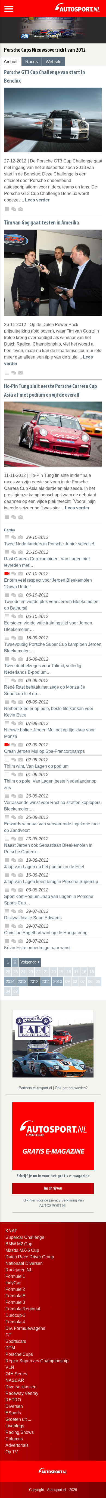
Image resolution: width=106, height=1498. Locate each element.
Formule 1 (15, 1276)
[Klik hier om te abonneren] (53, 1137)
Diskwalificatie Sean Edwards (33, 918)
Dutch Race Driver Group (29, 1257)
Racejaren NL (18, 1270)
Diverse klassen (20, 1387)
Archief (10, 61)
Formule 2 (15, 1289)
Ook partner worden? (71, 1088)
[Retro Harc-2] (53, 1043)
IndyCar (13, 1283)
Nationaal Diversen (24, 1263)
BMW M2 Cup (18, 1244)
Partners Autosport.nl (36, 1088)
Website (53, 61)
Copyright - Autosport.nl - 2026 (53, 1490)
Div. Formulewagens (25, 1328)
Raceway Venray (21, 1393)
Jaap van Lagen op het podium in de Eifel (44, 866)
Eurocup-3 (15, 1315)
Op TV (11, 1452)
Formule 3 (15, 1302)
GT (8, 1335)
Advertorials (17, 1445)
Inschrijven (53, 1188)
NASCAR (14, 1380)
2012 (34, 981)
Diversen (14, 1406)
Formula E (15, 1296)
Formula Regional (22, 1309)
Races (31, 61)
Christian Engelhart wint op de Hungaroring (46, 932)
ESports (13, 1413)
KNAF (11, 1231)
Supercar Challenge (24, 1237)
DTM (10, 1348)
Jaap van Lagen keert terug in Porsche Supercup (51, 881)
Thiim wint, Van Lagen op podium (36, 766)
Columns (14, 1439)
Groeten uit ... (18, 1419)
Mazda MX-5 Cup (22, 1250)
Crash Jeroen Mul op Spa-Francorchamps (44, 751)
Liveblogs (14, 1426)
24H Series (16, 1374)
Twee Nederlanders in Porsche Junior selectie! (49, 544)
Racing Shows (19, 1432)
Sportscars (15, 1341)
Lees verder (37, 200)
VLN (9, 1367)
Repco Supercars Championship (36, 1361)
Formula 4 (15, 1322)
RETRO (13, 1400)
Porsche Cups (19, 1354)
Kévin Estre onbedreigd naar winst (37, 947)
